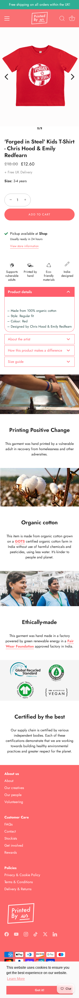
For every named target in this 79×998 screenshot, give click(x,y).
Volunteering (13, 801)
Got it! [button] (39, 990)
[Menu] (7, 18)
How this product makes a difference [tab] (35, 350)
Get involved (13, 845)
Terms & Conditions (18, 881)
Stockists (10, 838)
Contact (10, 831)
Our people (13, 794)
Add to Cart (39, 214)
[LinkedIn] (55, 933)
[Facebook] (6, 933)
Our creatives (14, 787)
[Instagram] (26, 933)
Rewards (10, 852)
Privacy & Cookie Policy (22, 874)
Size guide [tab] (15, 361)
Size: (8, 181)
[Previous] (6, 77)
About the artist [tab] (19, 339)
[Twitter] (45, 933)
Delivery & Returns (17, 889)
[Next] (72, 77)
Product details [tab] (20, 291)
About (8, 780)
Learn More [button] (16, 979)
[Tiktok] (35, 933)
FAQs (8, 824)
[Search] (62, 19)
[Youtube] (16, 933)
